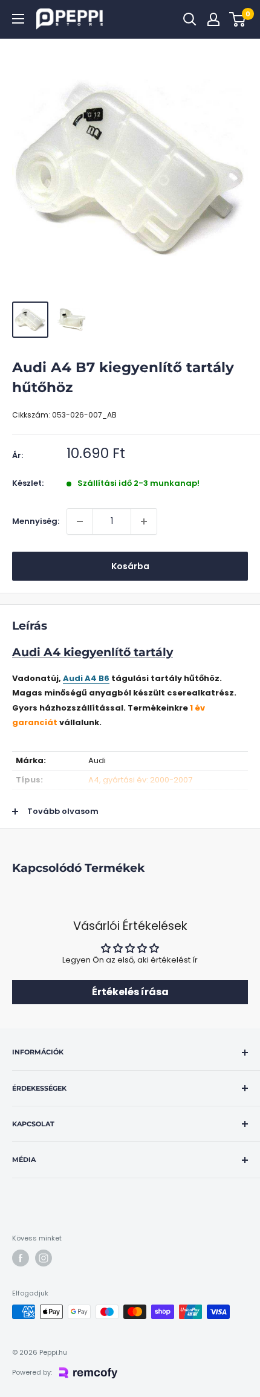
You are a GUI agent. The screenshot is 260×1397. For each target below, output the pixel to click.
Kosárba (130, 566)
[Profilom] (213, 19)
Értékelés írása (130, 992)
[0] (237, 19)
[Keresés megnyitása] (190, 19)
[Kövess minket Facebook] (20, 1258)
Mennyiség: (35, 521)
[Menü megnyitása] (18, 19)
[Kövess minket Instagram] (43, 1258)
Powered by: (32, 1372)
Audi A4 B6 (86, 678)
